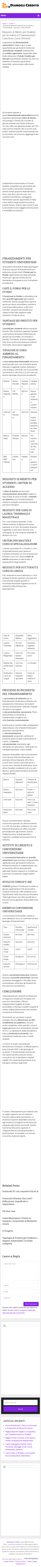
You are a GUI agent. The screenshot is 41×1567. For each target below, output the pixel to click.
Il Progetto (7, 1231)
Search (20, 1409)
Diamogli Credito (13, 1542)
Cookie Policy (8, 1561)
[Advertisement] (20, 1087)
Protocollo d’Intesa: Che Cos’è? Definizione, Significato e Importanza (17, 1201)
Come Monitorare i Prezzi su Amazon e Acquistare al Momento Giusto (19, 1221)
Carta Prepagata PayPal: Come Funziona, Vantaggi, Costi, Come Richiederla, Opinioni (18, 1447)
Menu (3, 15)
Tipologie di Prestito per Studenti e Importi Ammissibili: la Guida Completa (20, 1241)
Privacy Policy (20, 1561)
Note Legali (32, 1561)
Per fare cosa (8, 1211)
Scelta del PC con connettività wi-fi (20, 1191)
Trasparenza (20, 1564)
